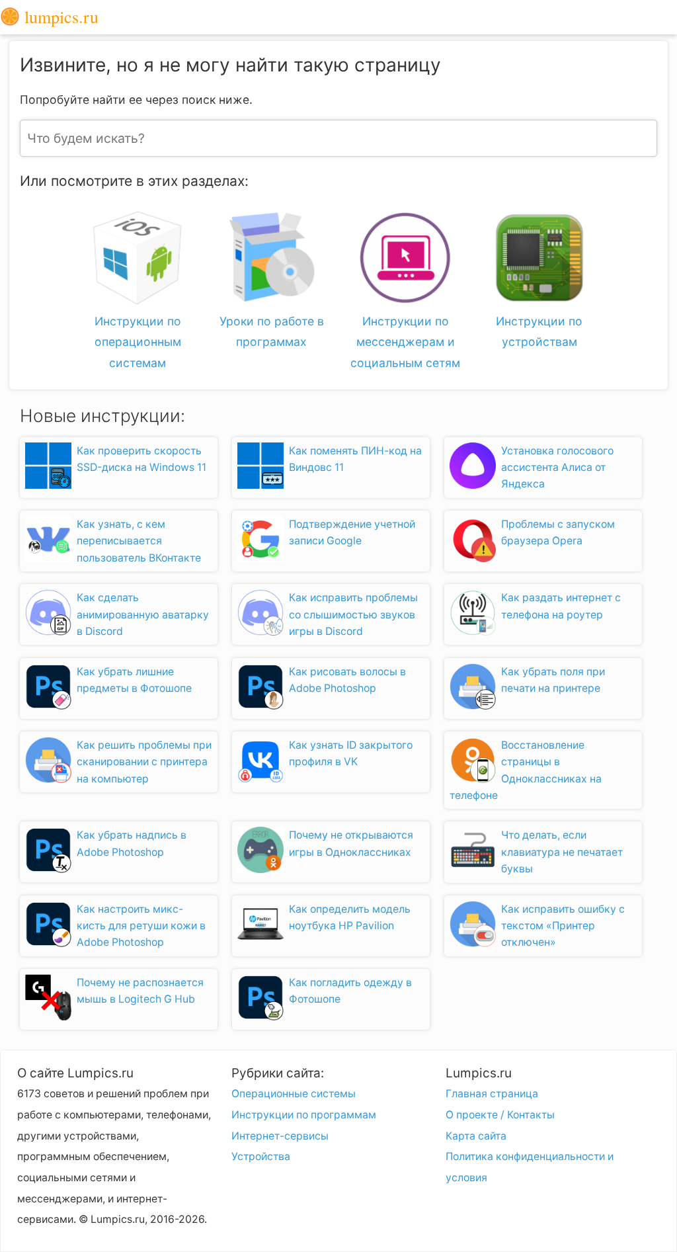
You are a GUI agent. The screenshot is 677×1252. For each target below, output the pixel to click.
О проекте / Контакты (500, 1114)
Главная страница (492, 1093)
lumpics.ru (59, 17)
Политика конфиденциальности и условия (530, 1167)
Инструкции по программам (303, 1114)
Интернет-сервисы (280, 1136)
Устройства (260, 1156)
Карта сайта (476, 1136)
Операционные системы (293, 1093)
